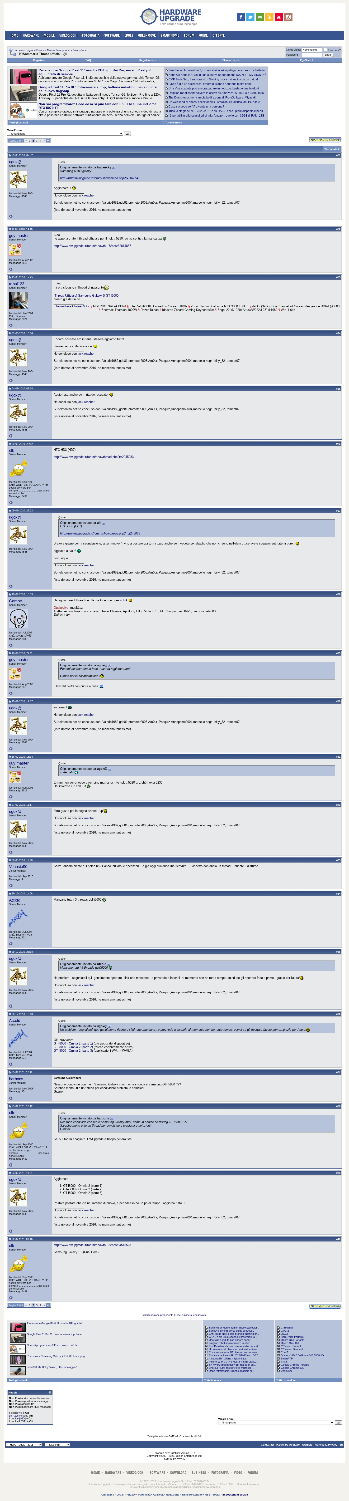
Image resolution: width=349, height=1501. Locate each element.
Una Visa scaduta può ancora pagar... (230, 1340)
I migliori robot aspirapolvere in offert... (231, 1343)
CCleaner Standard (292, 1349)
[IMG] (22, 1418)
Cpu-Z (284, 1352)
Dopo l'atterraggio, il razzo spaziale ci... (231, 1370)
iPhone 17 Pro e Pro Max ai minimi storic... (233, 1361)
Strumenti (330, 149)
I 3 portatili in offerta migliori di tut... (228, 1358)
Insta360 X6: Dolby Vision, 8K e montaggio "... (53, 1367)
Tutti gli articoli (18, 122)
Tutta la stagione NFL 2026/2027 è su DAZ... (234, 1355)
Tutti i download (286, 1380)
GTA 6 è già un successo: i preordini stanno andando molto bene (210, 84)
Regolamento (147, 60)
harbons (16, 1078)
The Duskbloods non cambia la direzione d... (234, 1346)
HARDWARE (31, 35)
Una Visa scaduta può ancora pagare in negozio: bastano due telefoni (214, 88)
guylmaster (19, 235)
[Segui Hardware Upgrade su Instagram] (288, 17)
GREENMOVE (147, 35)
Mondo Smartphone (58, 50)
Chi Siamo (107, 1494)
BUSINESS (199, 1472)
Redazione (172, 1494)
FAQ (88, 60)
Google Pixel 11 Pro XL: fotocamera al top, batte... (55, 1334)
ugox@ (15, 161)
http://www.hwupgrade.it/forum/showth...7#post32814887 (92, 246)
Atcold (14, 900)
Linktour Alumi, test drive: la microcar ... (231, 1367)
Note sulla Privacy (326, 1444)
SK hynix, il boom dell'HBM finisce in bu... (232, 1364)
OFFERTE (218, 35)
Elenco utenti (230, 60)
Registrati (39, 60)
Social (216, 1494)
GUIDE (203, 35)
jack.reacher (86, 195)
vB (20, 1412)
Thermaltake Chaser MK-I (72, 306)
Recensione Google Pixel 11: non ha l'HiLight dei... (55, 1323)
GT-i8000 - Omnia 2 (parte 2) (73, 1047)
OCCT (284, 1333)
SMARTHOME (169, 35)
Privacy (131, 1494)
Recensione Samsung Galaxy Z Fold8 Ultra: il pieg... (57, 1356)
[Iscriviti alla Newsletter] (260, 17)
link (125, 600)
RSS (207, 1494)
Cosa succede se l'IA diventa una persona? (196, 106)
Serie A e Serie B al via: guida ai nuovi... (231, 1330)
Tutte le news (173, 122)
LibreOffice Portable (292, 1336)
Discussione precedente (159, 1315)
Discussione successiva (189, 1315)
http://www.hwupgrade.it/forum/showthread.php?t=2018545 (100, 178)
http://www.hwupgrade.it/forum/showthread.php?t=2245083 (94, 457)
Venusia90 (18, 866)
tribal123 (16, 283)
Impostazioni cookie (235, 1494)
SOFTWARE (112, 35)
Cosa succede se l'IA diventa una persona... (234, 1352)
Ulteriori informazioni (247, 1484)
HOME (13, 35)
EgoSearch (307, 60)
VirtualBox (286, 1370)
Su (341, 1444)
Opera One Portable (292, 1340)
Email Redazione (192, 1494)
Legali (120, 1494)
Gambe (15, 600)
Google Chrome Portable (295, 1364)
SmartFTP (287, 1358)
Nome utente (293, 49)
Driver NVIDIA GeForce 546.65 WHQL (303, 1355)
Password (292, 54)
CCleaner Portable (291, 1346)
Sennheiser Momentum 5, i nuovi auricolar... (234, 1327)
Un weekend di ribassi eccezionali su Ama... (234, 1349)
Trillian (284, 1361)
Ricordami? (334, 50)
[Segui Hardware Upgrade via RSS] (269, 17)
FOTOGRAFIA (90, 35)
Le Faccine (15, 1415)
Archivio (307, 1444)
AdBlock (158, 1494)
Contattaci (267, 1444)
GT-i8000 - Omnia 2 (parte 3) (73, 1050)
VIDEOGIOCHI (68, 35)
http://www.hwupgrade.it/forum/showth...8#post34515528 (92, 1245)
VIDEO (238, 1472)
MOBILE (49, 35)
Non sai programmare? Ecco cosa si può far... (53, 1345)
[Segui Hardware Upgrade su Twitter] (250, 17)
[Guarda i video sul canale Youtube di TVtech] (279, 17)
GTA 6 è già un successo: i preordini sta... (233, 1336)
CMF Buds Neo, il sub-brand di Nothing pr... (234, 1333)
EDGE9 (128, 35)
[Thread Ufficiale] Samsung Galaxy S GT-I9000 (86, 295)
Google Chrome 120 (292, 1367)
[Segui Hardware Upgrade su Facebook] (241, 17)
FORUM (189, 35)
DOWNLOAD (178, 1472)
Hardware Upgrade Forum (29, 50)
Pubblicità (144, 1494)
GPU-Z (285, 1330)
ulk (11, 450)
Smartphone (80, 50)
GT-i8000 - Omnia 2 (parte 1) (73, 1043)
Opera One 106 (290, 1343)
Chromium (287, 1327)
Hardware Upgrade (288, 1444)
